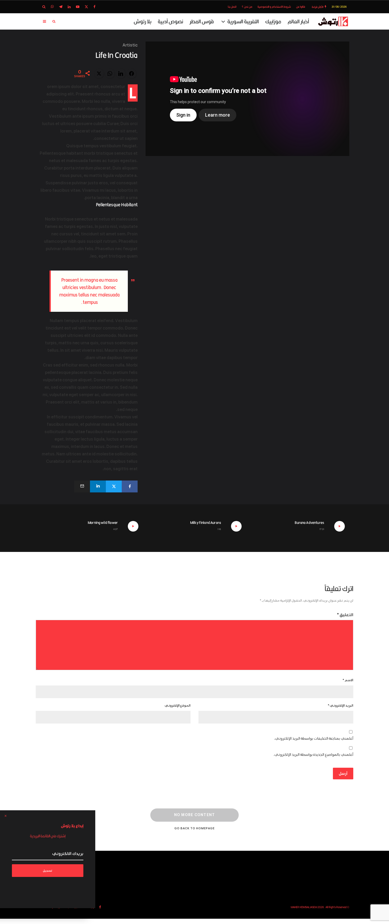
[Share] (130, 486)
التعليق (345, 614)
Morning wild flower (103, 522)
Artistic (130, 45)
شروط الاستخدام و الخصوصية (274, 6)
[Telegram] (60, 6)
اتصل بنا (232, 6)
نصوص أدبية (170, 21)
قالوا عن (300, 6)
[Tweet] (114, 486)
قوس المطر (201, 21)
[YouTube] (77, 6)
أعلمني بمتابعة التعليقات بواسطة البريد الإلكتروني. (313, 738)
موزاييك (273, 21)
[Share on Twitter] (99, 73)
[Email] (82, 486)
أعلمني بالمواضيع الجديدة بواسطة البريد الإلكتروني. (313, 754)
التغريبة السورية (243, 21)
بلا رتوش (142, 21)
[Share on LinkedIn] (120, 73)
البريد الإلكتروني (340, 706)
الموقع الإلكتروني (178, 706)
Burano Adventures (309, 522)
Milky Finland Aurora (205, 522)
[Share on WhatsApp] (110, 73)
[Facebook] (94, 6)
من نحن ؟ (247, 6)
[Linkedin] (69, 6)
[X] (86, 6)
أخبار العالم (298, 21)
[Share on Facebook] (131, 73)
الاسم (348, 680)
